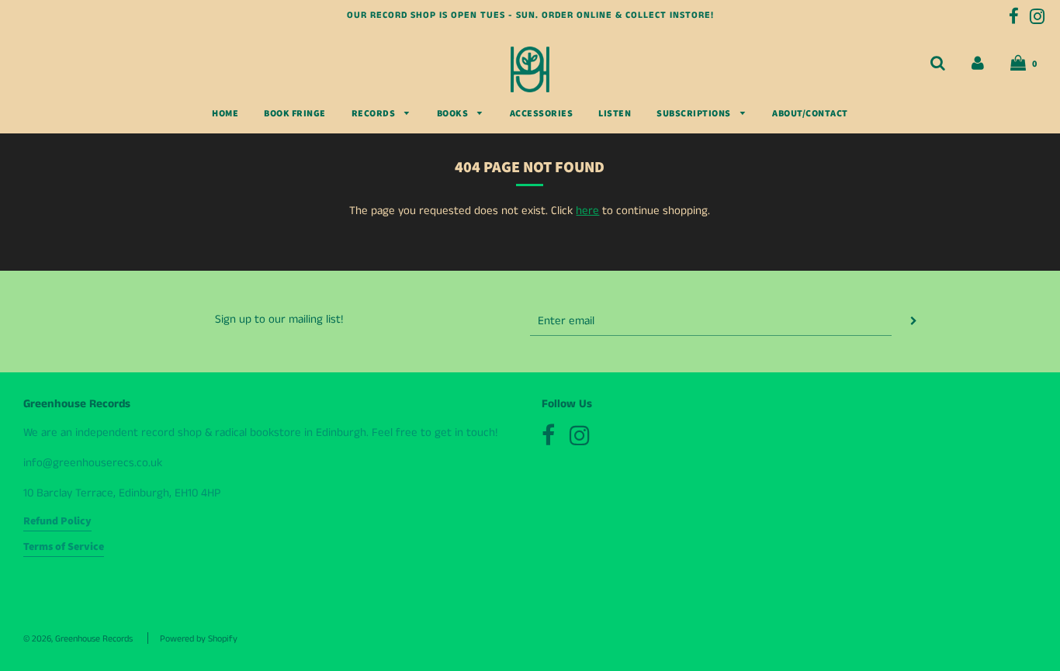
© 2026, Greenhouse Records (78, 638)
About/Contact (810, 113)
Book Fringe (295, 113)
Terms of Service (63, 547)
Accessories (541, 113)
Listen (614, 113)
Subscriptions (694, 113)
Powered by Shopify (198, 638)
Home (225, 113)
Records (374, 113)
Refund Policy (57, 521)
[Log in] (978, 63)
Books (453, 113)
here (587, 210)
